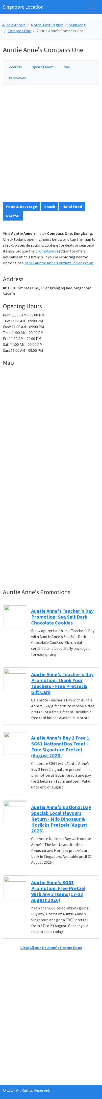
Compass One (19, 30)
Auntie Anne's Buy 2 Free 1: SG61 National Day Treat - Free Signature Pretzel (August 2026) (61, 746)
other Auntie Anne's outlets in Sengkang (59, 262)
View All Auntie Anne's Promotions (51, 947)
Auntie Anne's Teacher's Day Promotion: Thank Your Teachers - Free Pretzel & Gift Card (62, 683)
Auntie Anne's (14, 24)
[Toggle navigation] (92, 7)
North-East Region (47, 24)
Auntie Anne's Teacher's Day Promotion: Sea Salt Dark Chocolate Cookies (62, 617)
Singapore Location (23, 7)
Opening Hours (43, 67)
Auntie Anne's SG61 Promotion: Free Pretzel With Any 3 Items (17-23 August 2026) (58, 891)
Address (15, 67)
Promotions (17, 78)
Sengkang (77, 24)
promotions (45, 251)
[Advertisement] (51, 145)
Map (67, 67)
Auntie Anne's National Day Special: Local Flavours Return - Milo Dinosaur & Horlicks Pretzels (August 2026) (61, 819)
